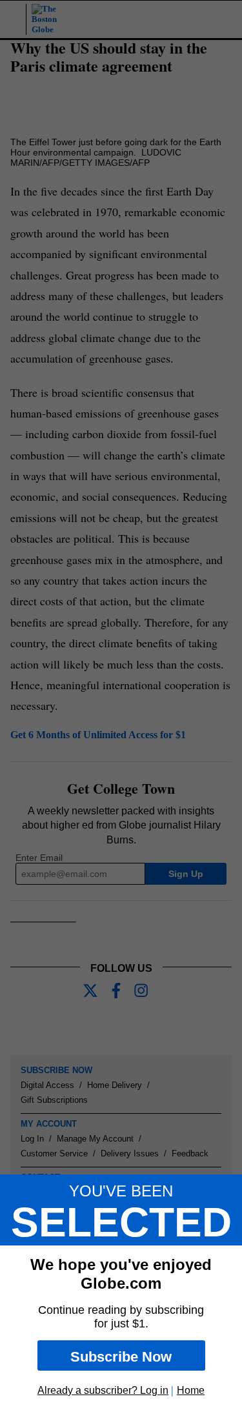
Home (191, 1390)
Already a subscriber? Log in (102, 1390)
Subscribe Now (121, 1357)
